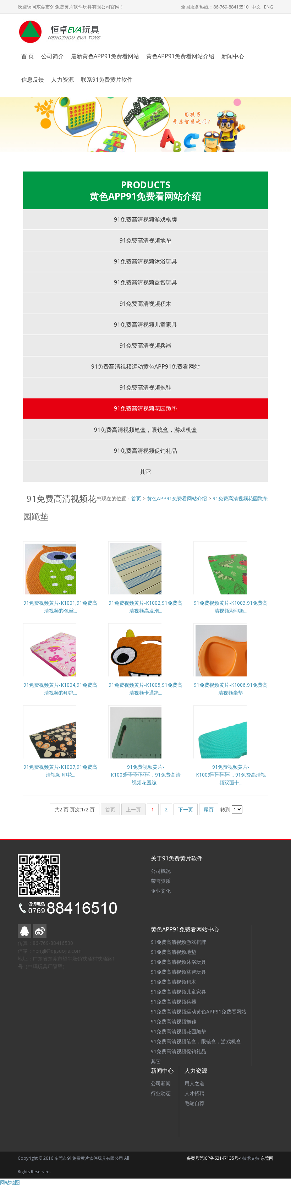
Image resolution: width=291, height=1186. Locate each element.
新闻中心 (232, 56)
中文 (256, 7)
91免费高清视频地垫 (145, 240)
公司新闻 (161, 1083)
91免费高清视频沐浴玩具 (145, 261)
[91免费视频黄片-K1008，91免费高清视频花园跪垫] (154, 741)
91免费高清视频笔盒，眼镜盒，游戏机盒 (145, 430)
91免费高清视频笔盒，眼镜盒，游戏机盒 (196, 1041)
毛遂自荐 (194, 1103)
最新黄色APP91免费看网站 (105, 56)
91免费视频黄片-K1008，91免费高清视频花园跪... (146, 774)
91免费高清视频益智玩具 (145, 282)
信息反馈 (32, 79)
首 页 (27, 56)
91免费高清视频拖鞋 (145, 387)
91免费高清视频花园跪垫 (145, 408)
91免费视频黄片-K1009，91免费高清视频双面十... (231, 774)
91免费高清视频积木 (145, 304)
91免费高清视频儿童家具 (145, 324)
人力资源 (62, 79)
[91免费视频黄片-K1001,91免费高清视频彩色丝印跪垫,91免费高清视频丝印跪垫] (69, 577)
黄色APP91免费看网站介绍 (180, 56)
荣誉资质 (161, 880)
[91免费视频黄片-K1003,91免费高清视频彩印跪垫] (239, 577)
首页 (136, 498)
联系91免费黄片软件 (107, 79)
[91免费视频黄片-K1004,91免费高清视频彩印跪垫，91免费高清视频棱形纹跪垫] (69, 659)
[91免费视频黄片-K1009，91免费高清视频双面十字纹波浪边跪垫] (239, 741)
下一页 (185, 809)
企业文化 (161, 890)
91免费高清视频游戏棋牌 (145, 219)
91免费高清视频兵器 (145, 345)
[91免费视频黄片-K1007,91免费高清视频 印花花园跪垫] (69, 741)
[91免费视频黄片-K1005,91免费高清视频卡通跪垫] (154, 659)
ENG (268, 7)
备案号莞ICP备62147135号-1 (214, 1158)
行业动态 (161, 1093)
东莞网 (266, 1158)
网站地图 (10, 1182)
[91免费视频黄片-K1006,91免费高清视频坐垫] (239, 659)
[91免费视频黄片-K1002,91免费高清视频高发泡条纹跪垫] (154, 577)
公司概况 (161, 870)
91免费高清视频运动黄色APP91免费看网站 (145, 366)
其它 (145, 471)
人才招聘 (194, 1093)
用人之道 (194, 1083)
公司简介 (52, 56)
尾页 (209, 809)
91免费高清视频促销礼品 (145, 451)
